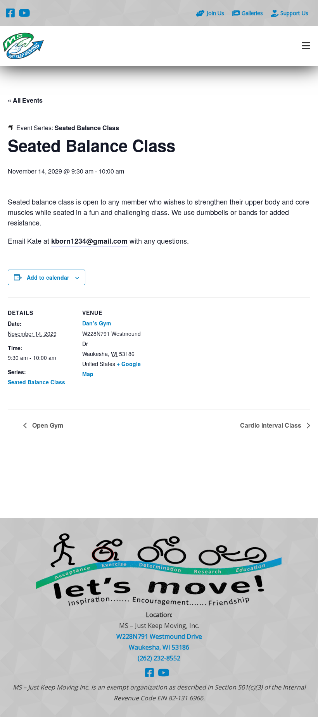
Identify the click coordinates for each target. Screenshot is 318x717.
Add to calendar (48, 277)
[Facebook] (10, 13)
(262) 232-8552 (159, 658)
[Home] (79, 46)
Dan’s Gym (96, 323)
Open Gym (47, 425)
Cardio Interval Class (271, 425)
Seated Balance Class (36, 382)
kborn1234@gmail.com (89, 241)
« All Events (25, 100)
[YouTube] (24, 13)
